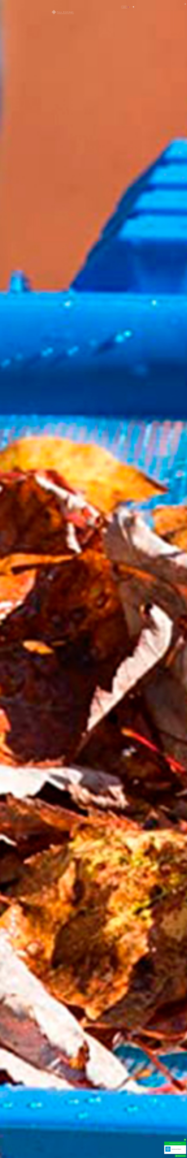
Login (124, 7)
